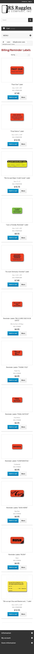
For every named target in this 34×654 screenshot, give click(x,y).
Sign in (30, 1)
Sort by (13, 54)
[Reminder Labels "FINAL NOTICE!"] (17, 400)
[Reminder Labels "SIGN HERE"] (17, 493)
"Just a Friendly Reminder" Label (17, 225)
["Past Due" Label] (17, 70)
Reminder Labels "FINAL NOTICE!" (17, 414)
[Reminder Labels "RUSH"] (17, 540)
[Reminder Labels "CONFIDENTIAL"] (17, 446)
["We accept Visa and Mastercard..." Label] (17, 587)
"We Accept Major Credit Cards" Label (17, 178)
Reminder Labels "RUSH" (17, 554)
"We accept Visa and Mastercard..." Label (17, 601)
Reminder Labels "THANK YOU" (17, 367)
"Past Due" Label (17, 84)
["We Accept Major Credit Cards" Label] (17, 163)
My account (6, 638)
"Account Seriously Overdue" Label (17, 272)
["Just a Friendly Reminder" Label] (17, 210)
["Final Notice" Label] (17, 117)
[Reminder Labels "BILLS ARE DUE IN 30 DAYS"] (17, 304)
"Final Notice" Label (17, 131)
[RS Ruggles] (17, 9)
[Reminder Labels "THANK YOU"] (17, 353)
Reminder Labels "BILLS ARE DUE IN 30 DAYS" (17, 319)
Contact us (24, 1)
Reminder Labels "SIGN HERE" (17, 508)
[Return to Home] (3, 42)
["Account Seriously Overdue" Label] (17, 257)
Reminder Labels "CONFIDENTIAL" (17, 461)
